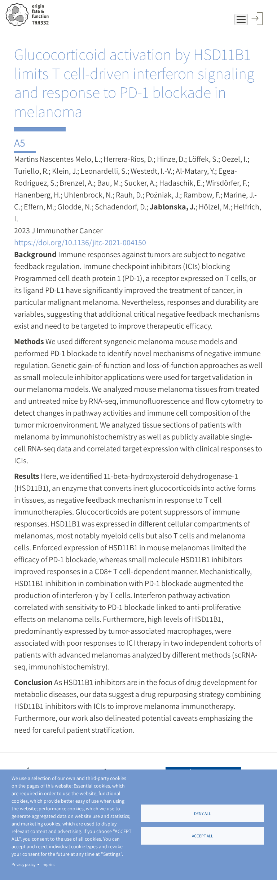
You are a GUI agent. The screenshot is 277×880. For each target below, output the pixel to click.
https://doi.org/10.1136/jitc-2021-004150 (80, 242)
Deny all (202, 813)
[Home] (29, 14)
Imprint (48, 864)
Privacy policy (23, 864)
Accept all (202, 835)
